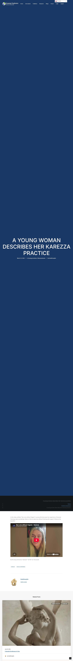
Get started (27, 3)
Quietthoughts (52, 258)
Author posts (24, 582)
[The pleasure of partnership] (10, 3)
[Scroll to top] (70, 658)
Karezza (13, 566)
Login (57, 3)
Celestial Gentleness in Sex (12, 651)
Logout (62, 3)
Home (21, 3)
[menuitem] (21, 3)
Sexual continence (21, 566)
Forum (52, 3)
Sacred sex (64, 603)
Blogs (47, 3)
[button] (36, 623)
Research (41, 3)
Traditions (35, 3)
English (59, 1)
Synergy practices (32, 258)
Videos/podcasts (41, 258)
